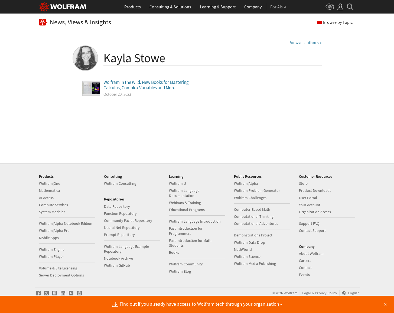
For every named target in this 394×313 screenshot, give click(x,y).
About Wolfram (311, 253)
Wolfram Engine (51, 249)
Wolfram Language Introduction (195, 221)
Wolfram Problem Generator (257, 190)
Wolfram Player (51, 256)
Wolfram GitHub (117, 265)
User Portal (308, 197)
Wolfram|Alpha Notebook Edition (65, 223)
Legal (306, 293)
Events (304, 274)
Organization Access (315, 211)
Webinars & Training (185, 202)
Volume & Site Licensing (58, 268)
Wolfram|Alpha (246, 183)
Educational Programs (187, 209)
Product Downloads (315, 190)
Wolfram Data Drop (249, 242)
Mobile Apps (49, 237)
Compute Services (53, 204)
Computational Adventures (256, 223)
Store (303, 183)
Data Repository (117, 206)
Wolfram (291, 293)
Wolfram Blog (180, 271)
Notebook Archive (118, 258)
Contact (305, 267)
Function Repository (120, 213)
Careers (305, 260)
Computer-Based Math (252, 209)
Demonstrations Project (253, 235)
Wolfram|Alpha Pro (54, 230)
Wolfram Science (247, 256)
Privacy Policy (326, 293)
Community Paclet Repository (128, 220)
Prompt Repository (119, 234)
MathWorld (243, 249)
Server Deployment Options (61, 275)
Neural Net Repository (122, 227)
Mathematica (49, 190)
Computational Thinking (253, 216)
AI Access (46, 197)
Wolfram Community (186, 264)
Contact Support (312, 230)
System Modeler (52, 211)
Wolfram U (177, 183)
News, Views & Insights (80, 22)
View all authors (304, 42)
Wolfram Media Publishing (255, 263)
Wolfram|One (49, 183)
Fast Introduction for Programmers (186, 231)
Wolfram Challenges (250, 197)
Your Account (309, 204)
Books (174, 252)
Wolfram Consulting (120, 183)
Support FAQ (309, 223)
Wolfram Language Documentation (184, 193)
